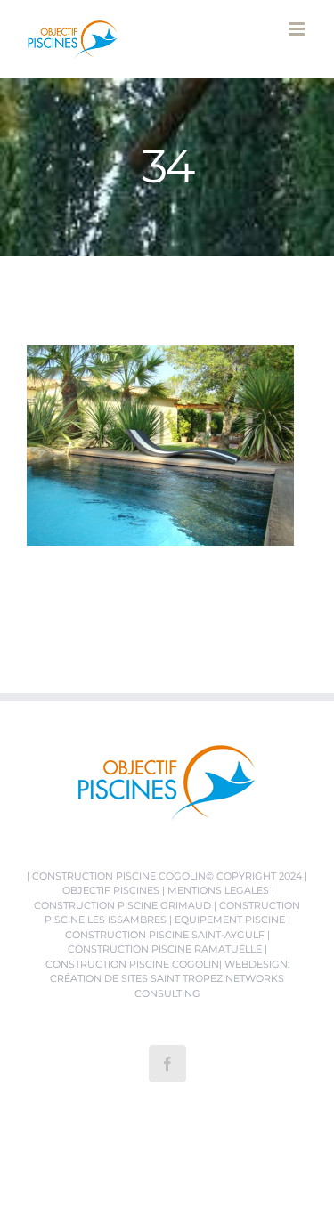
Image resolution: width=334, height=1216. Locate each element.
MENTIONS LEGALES (218, 890)
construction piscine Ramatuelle (165, 949)
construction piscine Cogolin (119, 876)
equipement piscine (230, 919)
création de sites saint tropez (136, 978)
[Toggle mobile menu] (298, 29)
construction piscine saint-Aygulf (165, 934)
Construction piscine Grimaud (122, 905)
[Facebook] (167, 1063)
